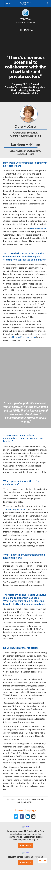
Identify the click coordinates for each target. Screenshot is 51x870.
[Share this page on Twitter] (16, 816)
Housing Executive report (24, 337)
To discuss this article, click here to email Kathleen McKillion (25, 800)
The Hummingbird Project (15, 509)
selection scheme (38, 228)
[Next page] (45, 860)
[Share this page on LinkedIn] (28, 816)
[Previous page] (40, 860)
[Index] (2, 3)
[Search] (47, 3)
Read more (25, 845)
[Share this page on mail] (33, 816)
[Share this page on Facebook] (22, 816)
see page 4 (35, 597)
